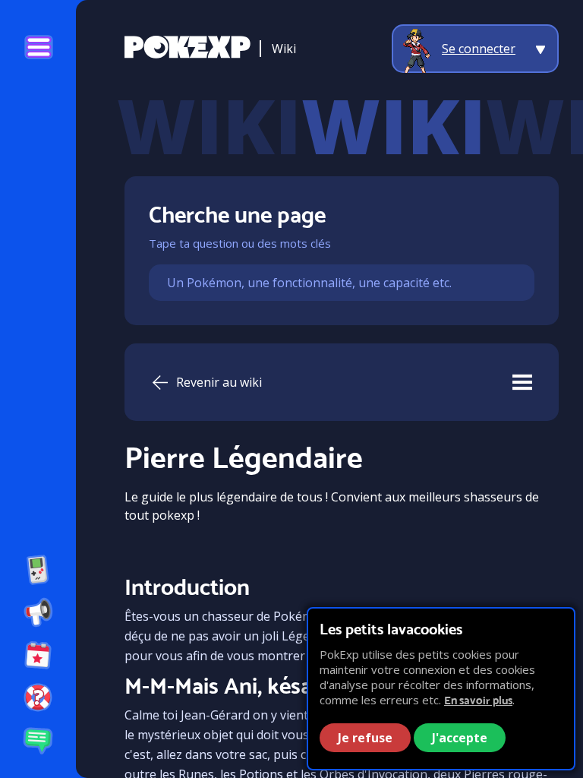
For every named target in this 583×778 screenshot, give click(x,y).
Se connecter (478, 48)
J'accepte (459, 737)
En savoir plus (478, 700)
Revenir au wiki (219, 382)
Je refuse (365, 737)
